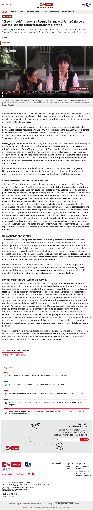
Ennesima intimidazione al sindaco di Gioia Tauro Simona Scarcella (36, 384)
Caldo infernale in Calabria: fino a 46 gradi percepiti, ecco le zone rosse (38, 375)
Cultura (21, 354)
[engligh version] (7, 4)
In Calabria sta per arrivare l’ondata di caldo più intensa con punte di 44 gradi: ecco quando (46, 393)
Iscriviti (84, 439)
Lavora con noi (78, 503)
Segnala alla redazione (23, 503)
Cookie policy (41, 503)
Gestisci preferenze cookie (64, 504)
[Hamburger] (3, 5)
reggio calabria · (14, 350)
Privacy (33, 503)
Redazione (12, 503)
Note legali (50, 503)
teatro (26, 350)
